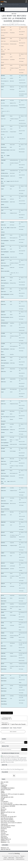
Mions (2, 813)
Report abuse (11, 857)
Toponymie (4, 831)
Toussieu (3, 833)
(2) (5, 849)
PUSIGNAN (4, 815)
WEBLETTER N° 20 (6, 839)
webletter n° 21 (5, 841)
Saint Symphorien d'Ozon (8, 825)
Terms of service (19, 857)
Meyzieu (14, 13)
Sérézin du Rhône (6, 827)
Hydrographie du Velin (7, 797)
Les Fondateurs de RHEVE (8, 806)
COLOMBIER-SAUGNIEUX (7, 788)
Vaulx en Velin (5, 835)
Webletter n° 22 (5, 842)
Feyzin (2, 791)
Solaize (3, 830)
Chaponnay (4, 785)
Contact (5, 857)
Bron (2, 783)
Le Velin (3, 807)
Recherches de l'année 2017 (8, 816)
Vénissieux (4, 836)
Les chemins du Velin (7, 803)
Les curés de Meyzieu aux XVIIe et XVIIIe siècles (14, 804)
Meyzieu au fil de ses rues (8, 812)
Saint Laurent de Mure (7, 819)
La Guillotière (4, 801)
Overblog (17, 853)
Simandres (4, 828)
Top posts (22, 856)
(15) (5, 848)
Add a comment (13, 731)
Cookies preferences (20, 859)
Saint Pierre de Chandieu (8, 821)
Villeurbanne (4, 838)
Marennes (3, 809)
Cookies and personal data (8, 859)
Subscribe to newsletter (7, 713)
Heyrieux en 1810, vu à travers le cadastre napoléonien (12, 794)
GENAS (3, 792)
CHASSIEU (3, 786)
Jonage (3, 798)
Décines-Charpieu (6, 789)
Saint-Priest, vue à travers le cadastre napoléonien (11, 823)
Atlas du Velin (4, 782)
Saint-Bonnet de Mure (7, 818)
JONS (2, 800)
